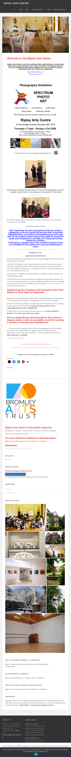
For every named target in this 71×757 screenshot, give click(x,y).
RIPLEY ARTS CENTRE (16, 3)
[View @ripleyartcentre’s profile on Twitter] (8, 459)
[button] (25, 517)
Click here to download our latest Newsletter (18, 448)
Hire (27, 9)
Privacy (17, 730)
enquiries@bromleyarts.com (36, 434)
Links (48, 9)
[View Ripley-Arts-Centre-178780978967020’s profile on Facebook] (6, 459)
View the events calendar (15, 474)
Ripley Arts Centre (37, 9)
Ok (36, 754)
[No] (69, 752)
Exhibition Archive (10, 492)
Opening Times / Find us (59, 9)
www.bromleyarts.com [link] (35, 74)
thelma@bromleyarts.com (55, 283)
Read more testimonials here (15, 338)
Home (14, 9)
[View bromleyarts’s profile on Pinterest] (10, 459)
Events (21, 9)
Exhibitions (8, 489)
